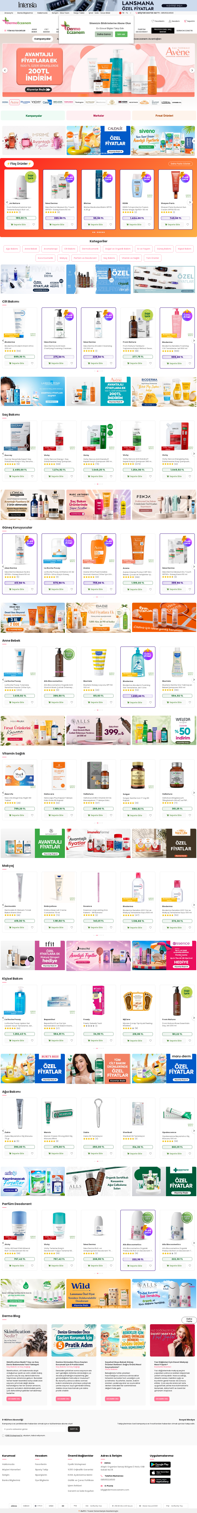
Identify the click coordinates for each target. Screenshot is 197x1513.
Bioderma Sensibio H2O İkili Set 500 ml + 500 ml (176, 347)
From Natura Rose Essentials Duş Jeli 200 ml (136, 1024)
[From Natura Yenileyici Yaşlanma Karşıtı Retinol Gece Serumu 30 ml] (98, 323)
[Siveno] (33, 1294)
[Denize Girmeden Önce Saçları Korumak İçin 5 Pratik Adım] (73, 1340)
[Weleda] (164, 731)
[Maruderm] (164, 1069)
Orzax (165, 794)
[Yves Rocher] (98, 1069)
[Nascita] (98, 956)
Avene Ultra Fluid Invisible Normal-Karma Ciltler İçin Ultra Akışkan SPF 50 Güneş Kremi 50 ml (59, 573)
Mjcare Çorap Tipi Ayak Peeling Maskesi (98, 1024)
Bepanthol (10, 1019)
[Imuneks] (98, 844)
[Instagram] (191, 1432)
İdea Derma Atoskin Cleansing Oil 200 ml (58, 347)
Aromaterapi (50, 248)
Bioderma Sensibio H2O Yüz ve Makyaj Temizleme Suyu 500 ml (98, 911)
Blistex (48, 203)
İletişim (5, 1474)
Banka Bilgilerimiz (25, 13)
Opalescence (130, 1132)
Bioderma (128, 342)
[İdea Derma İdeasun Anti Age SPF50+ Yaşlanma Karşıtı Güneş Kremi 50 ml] (177, 549)
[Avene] (98, 70)
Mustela (48, 681)
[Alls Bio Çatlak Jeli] (98, 731)
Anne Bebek (34, 30)
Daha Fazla (189, 1320)
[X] (167, 1432)
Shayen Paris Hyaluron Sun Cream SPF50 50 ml (135, 208)
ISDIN (86, 203)
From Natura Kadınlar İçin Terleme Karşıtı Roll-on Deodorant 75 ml (174, 1249)
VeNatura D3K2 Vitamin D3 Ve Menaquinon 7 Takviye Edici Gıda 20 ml (58, 799)
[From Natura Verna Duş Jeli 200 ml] (177, 1000)
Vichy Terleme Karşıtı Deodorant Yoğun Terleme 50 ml (19, 1249)
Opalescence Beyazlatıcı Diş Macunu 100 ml (136, 1137)
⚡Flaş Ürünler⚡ (19, 164)
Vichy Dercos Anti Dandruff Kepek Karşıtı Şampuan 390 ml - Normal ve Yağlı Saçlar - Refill (59, 460)
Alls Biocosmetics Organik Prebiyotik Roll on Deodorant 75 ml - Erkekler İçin (138, 1249)
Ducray (164, 203)
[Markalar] (98, 116)
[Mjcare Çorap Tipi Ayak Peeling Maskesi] (98, 1000)
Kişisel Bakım (184, 248)
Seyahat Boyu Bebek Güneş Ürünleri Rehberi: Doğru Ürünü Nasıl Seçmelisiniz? (123, 1364)
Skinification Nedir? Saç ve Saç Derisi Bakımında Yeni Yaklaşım (22, 1363)
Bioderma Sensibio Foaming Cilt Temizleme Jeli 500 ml (136, 347)
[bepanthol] (163, 140)
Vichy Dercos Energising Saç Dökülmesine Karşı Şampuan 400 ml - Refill (136, 460)
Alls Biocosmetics (14, 681)
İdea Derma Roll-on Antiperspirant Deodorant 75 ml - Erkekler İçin (59, 1249)
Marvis (8, 1132)
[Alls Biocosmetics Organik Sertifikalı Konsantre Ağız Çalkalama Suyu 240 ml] (177, 1113)
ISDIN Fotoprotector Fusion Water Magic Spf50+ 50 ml (97, 208)
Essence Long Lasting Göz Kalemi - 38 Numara (56, 911)
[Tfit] (33, 956)
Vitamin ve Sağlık (130, 258)
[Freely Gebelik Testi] (59, 1000)
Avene (47, 568)
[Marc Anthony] (98, 505)
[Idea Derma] (33, 279)
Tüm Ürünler (152, 258)
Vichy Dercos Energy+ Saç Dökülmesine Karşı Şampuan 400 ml (18, 460)
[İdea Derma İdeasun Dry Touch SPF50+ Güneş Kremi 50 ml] (21, 185)
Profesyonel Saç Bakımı (163, 30)
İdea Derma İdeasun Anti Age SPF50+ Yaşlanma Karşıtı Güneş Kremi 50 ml (176, 573)
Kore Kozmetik (45, 258)
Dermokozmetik (185, 30)
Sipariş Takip (41, 1469)
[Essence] (164, 956)
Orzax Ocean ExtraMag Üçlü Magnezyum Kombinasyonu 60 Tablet (177, 799)
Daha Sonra (104, 34)
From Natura (90, 342)
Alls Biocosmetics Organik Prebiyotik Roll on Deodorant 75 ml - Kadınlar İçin (98, 1249)
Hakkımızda (42, 13)
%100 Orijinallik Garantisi (80, 1469)
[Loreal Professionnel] (33, 505)
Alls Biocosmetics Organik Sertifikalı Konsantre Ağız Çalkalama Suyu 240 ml (174, 1137)
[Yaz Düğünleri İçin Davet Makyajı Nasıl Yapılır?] (172, 1340)
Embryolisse (11, 906)
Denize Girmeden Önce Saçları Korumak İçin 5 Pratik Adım (72, 1363)
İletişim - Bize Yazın (60, 13)
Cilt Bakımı (46, 30)
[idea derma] (164, 618)
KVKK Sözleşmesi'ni (13, 1435)
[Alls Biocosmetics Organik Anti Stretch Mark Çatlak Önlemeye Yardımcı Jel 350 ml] (19, 662)
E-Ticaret (89, 1511)
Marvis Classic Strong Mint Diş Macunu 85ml (19, 1137)
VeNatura (49, 794)
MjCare (87, 1019)
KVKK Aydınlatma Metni (80, 1474)
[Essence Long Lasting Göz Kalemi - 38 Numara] (59, 887)
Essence (48, 906)
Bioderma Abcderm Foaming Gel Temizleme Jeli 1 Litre (97, 686)
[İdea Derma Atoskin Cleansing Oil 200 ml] (59, 323)
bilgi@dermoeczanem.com (115, 1489)
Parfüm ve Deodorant (85, 258)
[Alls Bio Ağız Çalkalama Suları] (98, 1182)
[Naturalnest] (33, 844)
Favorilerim (41, 1464)
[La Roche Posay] (33, 392)
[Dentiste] (164, 1182)
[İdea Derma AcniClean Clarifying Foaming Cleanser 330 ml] (19, 323)
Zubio (47, 1132)
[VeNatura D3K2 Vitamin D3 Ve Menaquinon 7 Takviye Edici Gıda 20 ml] (59, 775)
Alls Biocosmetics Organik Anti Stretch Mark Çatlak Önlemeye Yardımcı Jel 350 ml (19, 686)
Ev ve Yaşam (143, 248)
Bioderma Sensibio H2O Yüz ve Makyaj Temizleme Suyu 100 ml (137, 911)
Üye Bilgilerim (42, 1480)
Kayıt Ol (74, 1429)
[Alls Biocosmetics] (98, 279)
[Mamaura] (33, 731)
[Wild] (98, 1294)
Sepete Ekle (20, 224)
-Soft (81, 1511)
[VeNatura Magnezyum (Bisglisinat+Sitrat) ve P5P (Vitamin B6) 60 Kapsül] (138, 775)
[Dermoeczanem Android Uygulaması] (164, 1465)
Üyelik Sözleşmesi (77, 1464)
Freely (47, 1019)
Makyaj (63, 258)
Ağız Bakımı (12, 248)
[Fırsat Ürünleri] (164, 116)
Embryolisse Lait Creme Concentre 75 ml (16, 911)
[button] (5, 70)
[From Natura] (164, 279)
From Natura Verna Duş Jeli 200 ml (177, 1024)
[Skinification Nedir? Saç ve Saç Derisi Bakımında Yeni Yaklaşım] (24, 1340)
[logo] (16, 21)
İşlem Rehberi (75, 1485)
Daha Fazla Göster (180, 163)
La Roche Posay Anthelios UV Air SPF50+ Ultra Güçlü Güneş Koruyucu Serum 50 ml (20, 573)
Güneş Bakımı (164, 248)
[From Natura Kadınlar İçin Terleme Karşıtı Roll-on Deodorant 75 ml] (177, 1225)
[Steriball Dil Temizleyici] (98, 1113)
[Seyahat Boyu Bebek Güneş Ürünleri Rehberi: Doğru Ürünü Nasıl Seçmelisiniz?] (123, 1340)
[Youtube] (159, 1432)
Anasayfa (8, 13)
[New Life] (164, 844)
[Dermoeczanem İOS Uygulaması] (164, 1473)
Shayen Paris (129, 203)
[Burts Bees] (33, 1069)
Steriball (87, 1132)
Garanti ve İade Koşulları (81, 1490)
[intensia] (98, 5)
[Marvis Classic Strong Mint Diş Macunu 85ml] (19, 1113)
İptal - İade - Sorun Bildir (99, 13)
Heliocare (10, 794)
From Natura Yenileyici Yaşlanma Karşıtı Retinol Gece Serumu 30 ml (97, 347)
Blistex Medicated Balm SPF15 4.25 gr (59, 208)
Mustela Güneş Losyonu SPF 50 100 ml (58, 686)
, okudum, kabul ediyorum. (25, 1435)
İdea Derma (13, 203)
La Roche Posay (13, 568)
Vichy (7, 455)
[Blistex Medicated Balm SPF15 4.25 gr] (60, 185)
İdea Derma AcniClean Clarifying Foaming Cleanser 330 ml (18, 347)
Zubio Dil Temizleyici (53, 1136)
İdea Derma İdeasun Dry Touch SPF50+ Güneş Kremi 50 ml (21, 208)
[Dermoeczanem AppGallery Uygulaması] (164, 1481)
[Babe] (98, 618)
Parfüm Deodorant (142, 30)
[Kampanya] (33, 116)
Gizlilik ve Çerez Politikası (81, 1480)
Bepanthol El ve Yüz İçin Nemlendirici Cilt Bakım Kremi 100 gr (18, 1024)
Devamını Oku (14, 1399)
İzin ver (121, 34)
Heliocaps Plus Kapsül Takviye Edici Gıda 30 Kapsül (19, 799)
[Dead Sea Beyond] (33, 618)
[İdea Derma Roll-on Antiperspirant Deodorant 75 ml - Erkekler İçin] (59, 1225)
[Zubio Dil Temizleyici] (59, 1113)
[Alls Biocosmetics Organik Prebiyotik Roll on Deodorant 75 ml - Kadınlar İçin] (98, 1225)
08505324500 (108, 1479)
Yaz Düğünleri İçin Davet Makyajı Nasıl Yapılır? (171, 1363)
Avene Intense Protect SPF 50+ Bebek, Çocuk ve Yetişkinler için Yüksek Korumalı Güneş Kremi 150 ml (97, 573)
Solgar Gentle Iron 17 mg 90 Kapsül (96, 799)
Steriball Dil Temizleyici (94, 1136)
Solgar (86, 794)
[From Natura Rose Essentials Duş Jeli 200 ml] (138, 1000)
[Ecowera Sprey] (98, 140)
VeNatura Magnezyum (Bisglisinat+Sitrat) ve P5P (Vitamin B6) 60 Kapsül (135, 799)
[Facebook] (175, 1432)
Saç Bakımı (109, 258)
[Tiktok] (183, 1432)
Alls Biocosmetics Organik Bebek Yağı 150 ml (174, 686)
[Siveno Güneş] (34, 141)
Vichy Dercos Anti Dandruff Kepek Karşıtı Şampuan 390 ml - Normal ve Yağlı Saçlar (97, 460)
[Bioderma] (164, 392)
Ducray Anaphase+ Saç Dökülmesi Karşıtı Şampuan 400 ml (174, 208)
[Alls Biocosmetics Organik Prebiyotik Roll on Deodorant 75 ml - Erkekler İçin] (138, 1225)
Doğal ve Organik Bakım (118, 248)
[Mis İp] (33, 1182)
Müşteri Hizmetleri (11, 1469)
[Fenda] (164, 505)
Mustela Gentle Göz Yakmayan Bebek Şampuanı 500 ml (138, 686)
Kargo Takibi (79, 13)
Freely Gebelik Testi (53, 1023)
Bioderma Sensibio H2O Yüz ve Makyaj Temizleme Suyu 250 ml (177, 911)
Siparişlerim (41, 1474)
